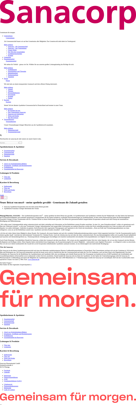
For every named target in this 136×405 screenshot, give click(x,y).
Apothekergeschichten (15, 54)
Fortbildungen (12, 69)
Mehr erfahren (8, 45)
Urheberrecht (8, 384)
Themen (10, 91)
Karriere (6, 100)
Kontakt (10, 55)
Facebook (7, 370)
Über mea (7, 177)
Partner (10, 98)
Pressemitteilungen (14, 93)
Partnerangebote (13, 75)
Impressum (7, 375)
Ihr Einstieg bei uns (14, 110)
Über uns (7, 188)
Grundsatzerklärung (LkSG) (13, 381)
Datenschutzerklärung (11, 377)
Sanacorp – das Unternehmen (17, 48)
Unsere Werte (12, 50)
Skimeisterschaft (13, 130)
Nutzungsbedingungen (11, 386)
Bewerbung (7, 192)
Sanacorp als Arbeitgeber (16, 114)
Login (2, 195)
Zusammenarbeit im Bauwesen (13, 169)
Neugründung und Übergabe (17, 71)
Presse (6, 78)
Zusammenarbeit (9, 59)
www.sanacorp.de (33, 259)
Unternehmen (8, 36)
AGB (5, 379)
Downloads (11, 94)
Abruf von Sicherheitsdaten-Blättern (15, 164)
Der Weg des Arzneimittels (16, 52)
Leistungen (7, 57)
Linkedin (7, 372)
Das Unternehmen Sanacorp (17, 112)
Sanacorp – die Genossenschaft (18, 46)
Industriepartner (13, 73)
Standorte (11, 77)
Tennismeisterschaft (14, 132)
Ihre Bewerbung (13, 118)
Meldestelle (7, 388)
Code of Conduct (9, 390)
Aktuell (10, 89)
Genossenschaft (9, 152)
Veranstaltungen (9, 119)
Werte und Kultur (13, 116)
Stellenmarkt (8, 186)
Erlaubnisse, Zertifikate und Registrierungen (18, 165)
